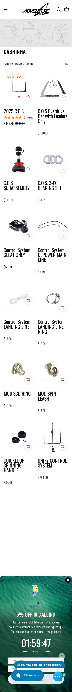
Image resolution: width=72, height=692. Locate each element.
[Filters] (66, 63)
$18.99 (42, 343)
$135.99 (8, 200)
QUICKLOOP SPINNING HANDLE (14, 465)
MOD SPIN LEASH (47, 396)
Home (6, 63)
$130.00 (43, 133)
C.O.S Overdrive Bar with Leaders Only (52, 116)
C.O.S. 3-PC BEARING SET (50, 185)
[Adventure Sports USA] (36, 9)
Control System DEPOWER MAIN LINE (52, 255)
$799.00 (43, 477)
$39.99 (8, 482)
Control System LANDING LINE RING (51, 326)
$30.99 (42, 272)
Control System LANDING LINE (17, 324)
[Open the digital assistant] (58, 676)
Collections (17, 63)
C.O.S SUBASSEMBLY (17, 185)
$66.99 (8, 267)
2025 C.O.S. (14, 111)
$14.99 (8, 338)
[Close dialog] (68, 580)
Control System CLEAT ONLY (17, 252)
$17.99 (42, 410)
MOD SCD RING (17, 393)
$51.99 (42, 200)
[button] (58, 9)
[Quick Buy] (28, 97)
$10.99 (8, 405)
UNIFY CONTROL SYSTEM (52, 463)
